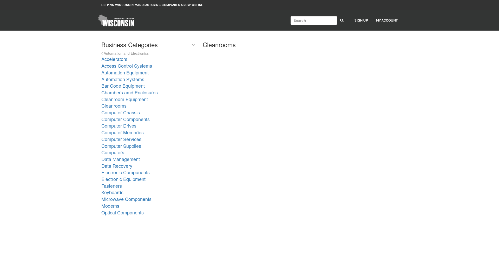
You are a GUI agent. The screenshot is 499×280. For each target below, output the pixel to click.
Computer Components (125, 119)
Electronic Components (125, 172)
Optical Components (122, 212)
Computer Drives (118, 125)
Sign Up (361, 20)
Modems (110, 205)
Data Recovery (116, 165)
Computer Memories (122, 132)
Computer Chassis (120, 112)
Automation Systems (122, 79)
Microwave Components (126, 198)
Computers (112, 152)
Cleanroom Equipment (124, 99)
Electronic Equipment (123, 179)
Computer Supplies (121, 145)
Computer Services (121, 139)
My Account (387, 20)
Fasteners (111, 185)
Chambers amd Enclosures (129, 92)
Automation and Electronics (126, 53)
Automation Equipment (125, 72)
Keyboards (112, 192)
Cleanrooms (114, 105)
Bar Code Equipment (123, 85)
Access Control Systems (126, 65)
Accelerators (114, 58)
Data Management (120, 159)
